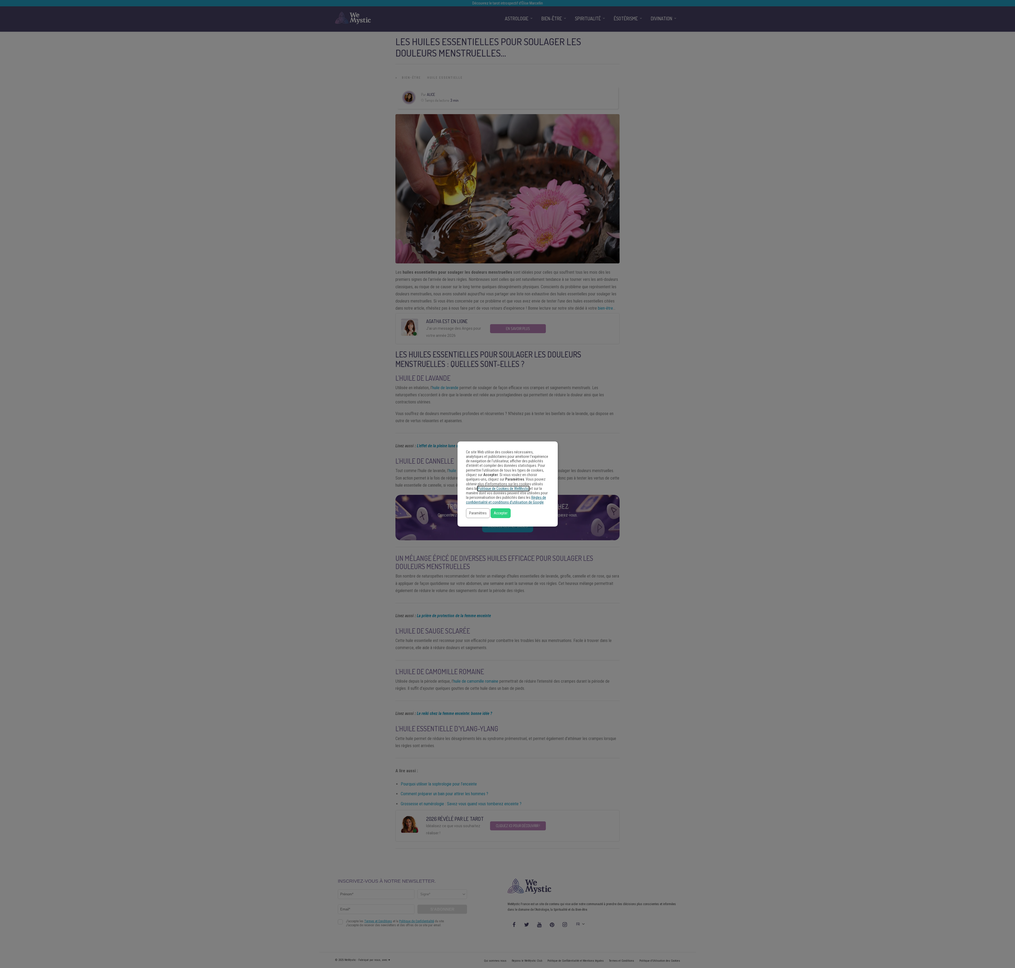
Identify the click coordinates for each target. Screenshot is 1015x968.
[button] (478, 513)
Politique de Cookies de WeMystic (503, 488)
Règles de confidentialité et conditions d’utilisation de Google (506, 499)
